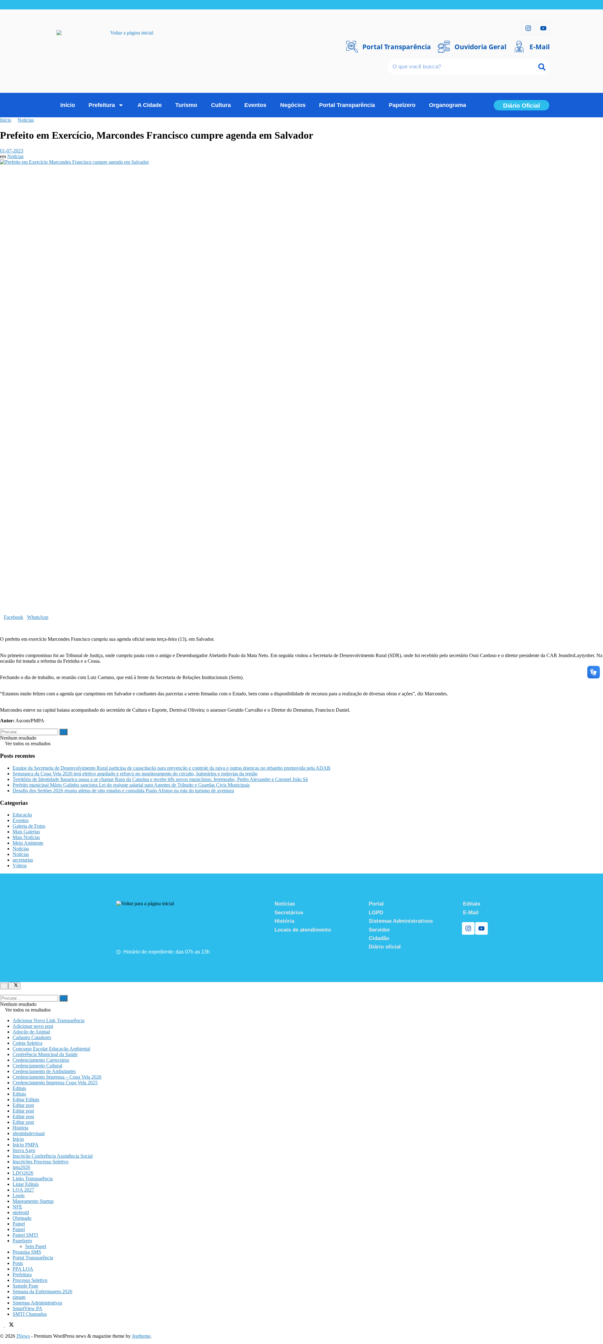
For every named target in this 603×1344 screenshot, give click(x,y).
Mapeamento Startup (33, 1201)
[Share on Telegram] (6, 622)
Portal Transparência (347, 105)
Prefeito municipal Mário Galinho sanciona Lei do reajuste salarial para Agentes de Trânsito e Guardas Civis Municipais (131, 785)
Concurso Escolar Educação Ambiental (51, 1048)
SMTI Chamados (30, 1314)
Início (67, 105)
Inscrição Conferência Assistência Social (53, 1156)
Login (18, 1195)
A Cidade (150, 105)
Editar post (23, 1105)
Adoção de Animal (31, 1031)
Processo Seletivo (30, 1280)
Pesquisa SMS (27, 1252)
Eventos (255, 105)
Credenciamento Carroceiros (41, 1060)
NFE (17, 1206)
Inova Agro (24, 1150)
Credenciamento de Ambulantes (44, 1071)
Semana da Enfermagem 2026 (42, 1291)
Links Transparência (33, 1178)
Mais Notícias (26, 837)
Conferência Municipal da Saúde (45, 1054)
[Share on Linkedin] (2, 622)
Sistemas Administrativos (37, 1302)
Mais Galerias (26, 831)
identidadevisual (29, 1133)
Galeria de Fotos (29, 826)
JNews (23, 1336)
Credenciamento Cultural (37, 1065)
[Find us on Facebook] (2, 1325)
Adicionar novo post (33, 1026)
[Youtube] (543, 28)
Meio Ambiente (28, 843)
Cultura (221, 105)
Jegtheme (141, 1336)
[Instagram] (528, 28)
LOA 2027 (23, 1190)
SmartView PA (27, 1308)
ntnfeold (21, 1212)
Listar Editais (26, 1184)
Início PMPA (26, 1144)
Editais (19, 1088)
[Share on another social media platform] (2, 628)
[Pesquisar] (542, 67)
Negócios (293, 105)
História (20, 1127)
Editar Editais (26, 1099)
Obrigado (22, 1218)
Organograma (447, 105)
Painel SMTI (25, 1235)
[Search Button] (63, 732)
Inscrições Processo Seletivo (40, 1161)
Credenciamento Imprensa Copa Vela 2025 (55, 1082)
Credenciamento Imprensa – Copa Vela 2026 (57, 1077)
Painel (19, 1223)
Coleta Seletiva (27, 1043)
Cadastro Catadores (32, 1037)
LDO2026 (23, 1173)
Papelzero (402, 105)
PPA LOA (23, 1269)
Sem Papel (35, 1246)
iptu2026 (21, 1167)
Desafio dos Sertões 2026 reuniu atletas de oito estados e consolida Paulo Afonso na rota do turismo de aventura (123, 790)
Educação (22, 814)
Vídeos (20, 865)
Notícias (26, 120)
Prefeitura (102, 105)
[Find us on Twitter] (9, 1325)
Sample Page (25, 1285)
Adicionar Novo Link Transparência (48, 1020)
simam (19, 1297)
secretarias (23, 860)
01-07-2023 (11, 150)
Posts (18, 1263)
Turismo (186, 105)
